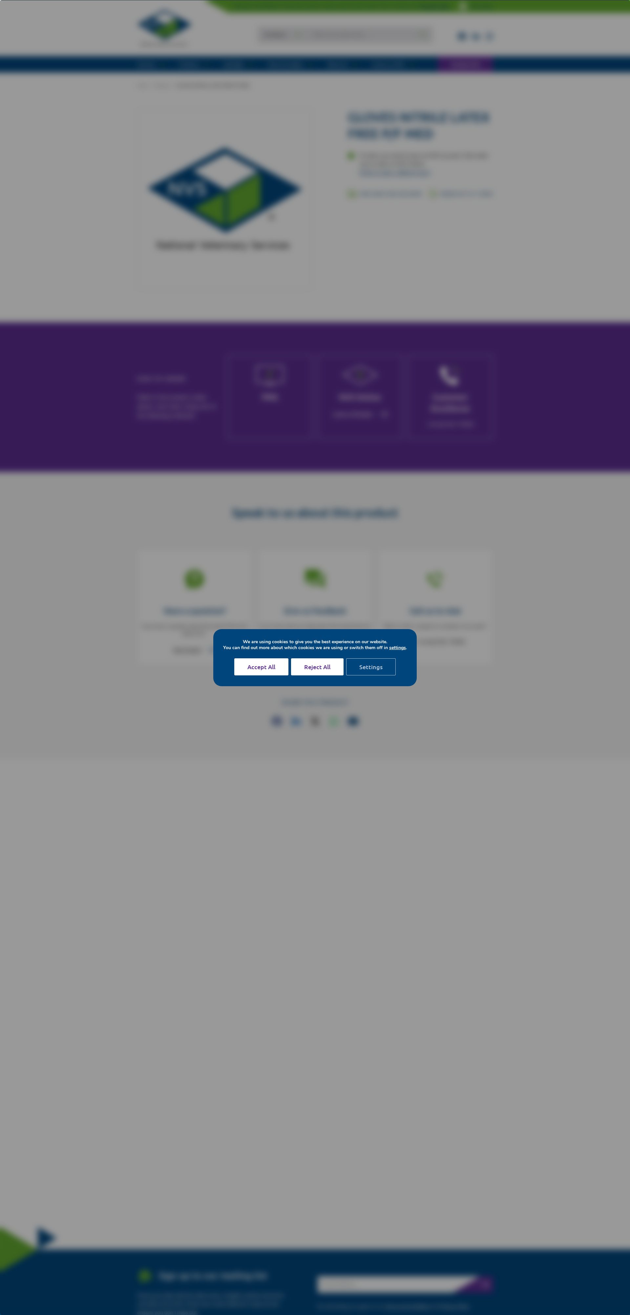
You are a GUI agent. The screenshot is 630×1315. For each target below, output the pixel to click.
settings (397, 648)
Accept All (261, 666)
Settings (371, 666)
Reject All (317, 666)
